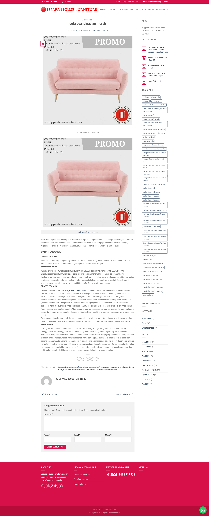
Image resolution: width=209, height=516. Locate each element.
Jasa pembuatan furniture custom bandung (154, 154)
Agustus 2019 (148, 375)
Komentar (48, 414)
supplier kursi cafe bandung (152, 279)
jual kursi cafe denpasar (151, 200)
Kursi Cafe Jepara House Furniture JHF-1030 (154, 250)
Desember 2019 (148, 361)
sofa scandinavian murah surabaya (105, 370)
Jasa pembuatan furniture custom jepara (154, 166)
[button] (203, 510)
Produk (103, 10)
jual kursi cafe (51, 394)
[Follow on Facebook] (42, 2)
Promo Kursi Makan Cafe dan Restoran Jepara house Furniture (158, 49)
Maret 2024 (147, 342)
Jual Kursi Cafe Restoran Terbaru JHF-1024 (154, 215)
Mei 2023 (146, 351)
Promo (112, 10)
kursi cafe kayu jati (149, 256)
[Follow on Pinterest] (51, 2)
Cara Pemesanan (126, 10)
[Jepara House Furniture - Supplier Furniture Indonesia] (69, 9)
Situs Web (108, 435)
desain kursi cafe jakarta (151, 119)
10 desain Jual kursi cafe (151, 97)
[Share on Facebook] (79, 359)
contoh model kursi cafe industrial (154, 105)
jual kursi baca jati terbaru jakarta (154, 184)
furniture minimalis (149, 137)
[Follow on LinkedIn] (54, 2)
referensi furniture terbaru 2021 (153, 267)
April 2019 (146, 384)
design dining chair (149, 133)
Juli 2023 (146, 347)
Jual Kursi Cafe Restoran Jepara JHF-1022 (154, 205)
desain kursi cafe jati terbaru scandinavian (152, 124)
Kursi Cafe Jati (154, 81)
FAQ (137, 2)
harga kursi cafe (148, 141)
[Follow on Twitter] (52, 486)
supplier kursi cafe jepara (156, 66)
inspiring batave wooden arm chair (154, 149)
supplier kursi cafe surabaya (152, 291)
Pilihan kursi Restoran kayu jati (157, 58)
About (118, 2)
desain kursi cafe (148, 115)
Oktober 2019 (147, 365)
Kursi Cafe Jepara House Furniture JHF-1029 (154, 244)
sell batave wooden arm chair (153, 271)
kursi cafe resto (148, 260)
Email (77, 435)
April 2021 (146, 356)
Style (144, 323)
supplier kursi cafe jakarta (151, 283)
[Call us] (49, 2)
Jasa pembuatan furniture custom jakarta (154, 160)
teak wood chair (148, 295)
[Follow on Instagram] (44, 2)
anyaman (146, 101)
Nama (47, 435)
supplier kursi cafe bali (150, 275)
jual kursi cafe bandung (151, 196)
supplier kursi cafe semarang (153, 287)
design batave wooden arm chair (154, 129)
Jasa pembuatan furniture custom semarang (154, 173)
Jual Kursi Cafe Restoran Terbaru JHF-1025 (154, 221)
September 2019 (149, 370)
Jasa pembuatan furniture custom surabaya (154, 179)
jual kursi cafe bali (149, 188)
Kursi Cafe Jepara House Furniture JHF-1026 (154, 232)
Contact (131, 2)
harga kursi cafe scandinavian (153, 145)
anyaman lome (156, 101)
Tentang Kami (140, 10)
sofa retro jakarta (123, 394)
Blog (124, 2)
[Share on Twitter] (83, 359)
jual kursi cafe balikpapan (151, 192)
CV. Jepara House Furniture (99, 31)
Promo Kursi (147, 318)
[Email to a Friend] (88, 359)
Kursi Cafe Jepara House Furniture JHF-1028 (154, 238)
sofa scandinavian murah (87, 232)
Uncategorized (87, 20)
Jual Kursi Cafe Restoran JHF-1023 (155, 210)
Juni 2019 (146, 379)
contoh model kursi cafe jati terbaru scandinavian (155, 110)
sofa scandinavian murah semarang (80, 370)
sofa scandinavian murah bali (86, 367)
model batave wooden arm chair (153, 264)
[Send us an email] (47, 2)
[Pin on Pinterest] (92, 359)
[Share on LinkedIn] (97, 359)
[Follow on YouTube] (56, 2)
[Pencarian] (167, 9)
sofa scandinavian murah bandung (109, 367)
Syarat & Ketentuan (156, 10)
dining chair (162, 133)
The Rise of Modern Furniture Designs (156, 74)
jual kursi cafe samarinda (151, 227)
